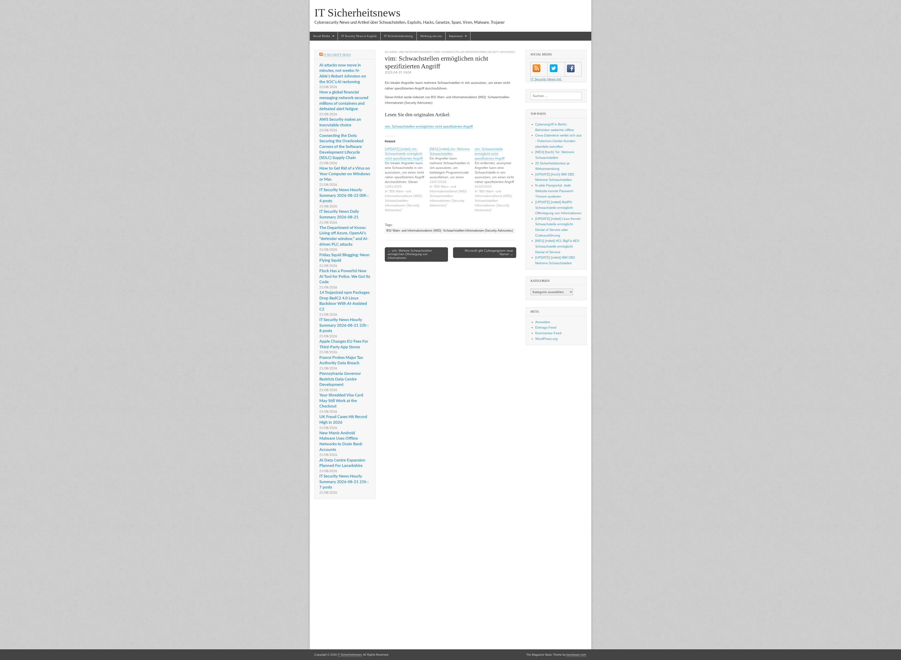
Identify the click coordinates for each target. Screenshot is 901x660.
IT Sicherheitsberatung (398, 36)
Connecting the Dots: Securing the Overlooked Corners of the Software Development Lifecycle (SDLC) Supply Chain (341, 147)
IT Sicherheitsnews (357, 12)
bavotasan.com (576, 654)
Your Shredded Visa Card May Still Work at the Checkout (341, 400)
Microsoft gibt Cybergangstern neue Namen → (489, 252)
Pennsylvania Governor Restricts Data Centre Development (340, 379)
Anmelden (542, 322)
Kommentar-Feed (548, 333)
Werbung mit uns (431, 36)
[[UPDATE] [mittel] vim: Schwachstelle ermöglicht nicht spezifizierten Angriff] (407, 179)
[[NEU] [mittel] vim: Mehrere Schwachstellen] (452, 177)
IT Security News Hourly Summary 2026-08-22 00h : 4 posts (343, 195)
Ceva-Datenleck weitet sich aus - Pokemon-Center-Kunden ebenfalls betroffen (558, 140)
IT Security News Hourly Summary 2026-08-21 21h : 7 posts (343, 481)
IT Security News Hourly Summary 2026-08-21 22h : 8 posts (343, 325)
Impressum (456, 36)
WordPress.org (546, 339)
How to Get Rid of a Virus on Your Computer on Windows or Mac (344, 173)
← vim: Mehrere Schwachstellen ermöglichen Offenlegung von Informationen (410, 254)
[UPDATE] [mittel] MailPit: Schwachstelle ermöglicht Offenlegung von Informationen (558, 207)
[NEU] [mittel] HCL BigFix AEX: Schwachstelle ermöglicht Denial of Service (557, 246)
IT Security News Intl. (546, 79)
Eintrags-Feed (545, 327)
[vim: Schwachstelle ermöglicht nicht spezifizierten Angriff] (497, 179)
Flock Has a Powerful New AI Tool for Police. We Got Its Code (344, 276)
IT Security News (337, 55)
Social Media (321, 36)
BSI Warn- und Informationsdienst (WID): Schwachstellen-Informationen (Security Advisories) (450, 52)
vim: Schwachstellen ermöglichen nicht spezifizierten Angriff (429, 126)
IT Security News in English (359, 36)
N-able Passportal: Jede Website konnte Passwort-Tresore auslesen (554, 190)
